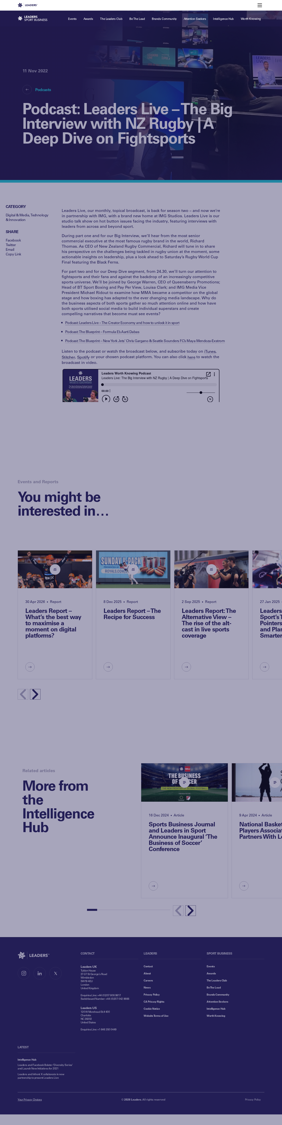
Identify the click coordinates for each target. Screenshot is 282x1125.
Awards (211, 973)
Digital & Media (17, 215)
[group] (55, 614)
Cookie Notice (152, 1008)
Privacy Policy (152, 994)
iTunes (209, 351)
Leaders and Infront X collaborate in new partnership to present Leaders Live (41, 1075)
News (147, 987)
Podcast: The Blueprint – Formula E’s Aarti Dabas (102, 331)
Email (10, 249)
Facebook (13, 240)
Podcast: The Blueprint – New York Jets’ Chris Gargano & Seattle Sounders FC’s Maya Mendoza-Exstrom (145, 340)
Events (211, 966)
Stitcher (68, 357)
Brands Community (218, 994)
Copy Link (13, 254)
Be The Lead (214, 987)
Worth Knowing (216, 1015)
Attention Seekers (217, 1001)
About (147, 973)
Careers (148, 980)
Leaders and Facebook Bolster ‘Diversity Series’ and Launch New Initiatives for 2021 (45, 1066)
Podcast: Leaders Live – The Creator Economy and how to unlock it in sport (122, 322)
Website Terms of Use (156, 1015)
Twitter (11, 244)
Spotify (83, 357)
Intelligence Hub (216, 1008)
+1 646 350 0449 (107, 1029)
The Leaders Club (217, 980)
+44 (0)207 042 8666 (117, 998)
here (191, 357)
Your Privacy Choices (30, 1099)
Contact (148, 966)
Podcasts (43, 89)
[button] (35, 694)
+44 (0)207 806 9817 (109, 995)
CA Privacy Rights (154, 1001)
